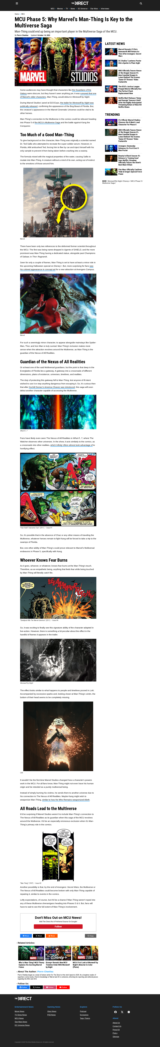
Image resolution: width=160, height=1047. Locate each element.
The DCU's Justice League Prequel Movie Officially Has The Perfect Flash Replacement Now (129, 89)
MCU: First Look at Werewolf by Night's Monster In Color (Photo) (85, 965)
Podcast (83, 1011)
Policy (115, 1033)
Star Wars (94, 8)
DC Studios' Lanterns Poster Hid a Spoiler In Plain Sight (129, 62)
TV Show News (21, 1015)
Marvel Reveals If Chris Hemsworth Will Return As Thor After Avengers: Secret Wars (129, 52)
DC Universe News (22, 1025)
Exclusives (84, 1015)
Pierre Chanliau (22, 35)
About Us (116, 1023)
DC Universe (83, 8)
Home (17, 14)
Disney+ (126, 181)
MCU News (19, 1018)
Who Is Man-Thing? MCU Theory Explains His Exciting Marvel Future (31, 965)
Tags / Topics (85, 1018)
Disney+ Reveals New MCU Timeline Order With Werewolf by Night (58, 965)
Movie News (19, 1011)
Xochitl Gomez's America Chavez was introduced (52, 387)
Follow (24, 987)
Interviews (105, 8)
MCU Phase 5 (136, 181)
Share (27, 936)
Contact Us (117, 1026)
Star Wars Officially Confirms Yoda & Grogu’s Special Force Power (130, 172)
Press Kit (116, 1030)
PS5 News (51, 1015)
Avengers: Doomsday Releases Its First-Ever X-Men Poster (128, 148)
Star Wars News (21, 1022)
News (73, 8)
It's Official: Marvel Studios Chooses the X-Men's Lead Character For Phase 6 (129, 122)
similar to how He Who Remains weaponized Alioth (66, 800)
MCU (52, 8)
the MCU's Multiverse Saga (47, 122)
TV (67, 8)
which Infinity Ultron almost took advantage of (71, 445)
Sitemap (116, 1037)
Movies (60, 8)
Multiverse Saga (108, 183)
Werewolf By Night (115, 181)
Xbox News (51, 1011)
